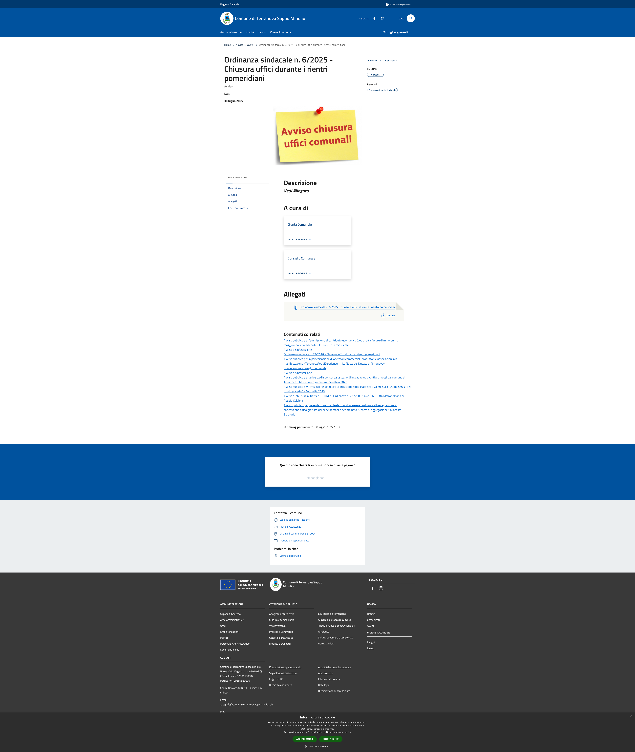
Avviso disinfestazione (298, 349)
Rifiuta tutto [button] (331, 738)
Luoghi (371, 642)
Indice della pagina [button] (237, 177)
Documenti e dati (229, 650)
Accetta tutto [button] (304, 739)
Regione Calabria (229, 4)
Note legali (324, 685)
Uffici (223, 626)
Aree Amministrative (232, 620)
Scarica (390, 315)
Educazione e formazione (332, 614)
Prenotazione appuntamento (285, 667)
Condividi (373, 60)
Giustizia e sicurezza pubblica (334, 620)
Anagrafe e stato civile (281, 614)
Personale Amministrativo (235, 644)
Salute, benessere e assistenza (335, 637)
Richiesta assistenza (280, 685)
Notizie (371, 614)
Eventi (370, 648)
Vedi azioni (389, 60)
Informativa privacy (329, 679)
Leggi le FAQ (276, 679)
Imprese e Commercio (281, 632)
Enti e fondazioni (229, 632)
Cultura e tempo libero (281, 620)
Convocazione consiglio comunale (305, 368)
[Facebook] (373, 18)
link (349, 732)
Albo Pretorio (325, 673)
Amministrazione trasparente (334, 667)
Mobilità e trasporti (280, 644)
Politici (224, 638)
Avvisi (250, 45)
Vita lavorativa (277, 626)
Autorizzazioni (326, 643)
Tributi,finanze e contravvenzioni (336, 626)
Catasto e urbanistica (281, 638)
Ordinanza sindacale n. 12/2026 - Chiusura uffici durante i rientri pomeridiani (332, 354)
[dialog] (317, 732)
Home (227, 45)
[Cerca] (411, 18)
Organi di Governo (230, 614)
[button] (317, 746)
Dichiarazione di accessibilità (334, 691)
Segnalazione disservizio (282, 673)
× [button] (631, 716)
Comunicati (373, 620)
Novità (239, 45)
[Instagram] (381, 18)
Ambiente (323, 631)
